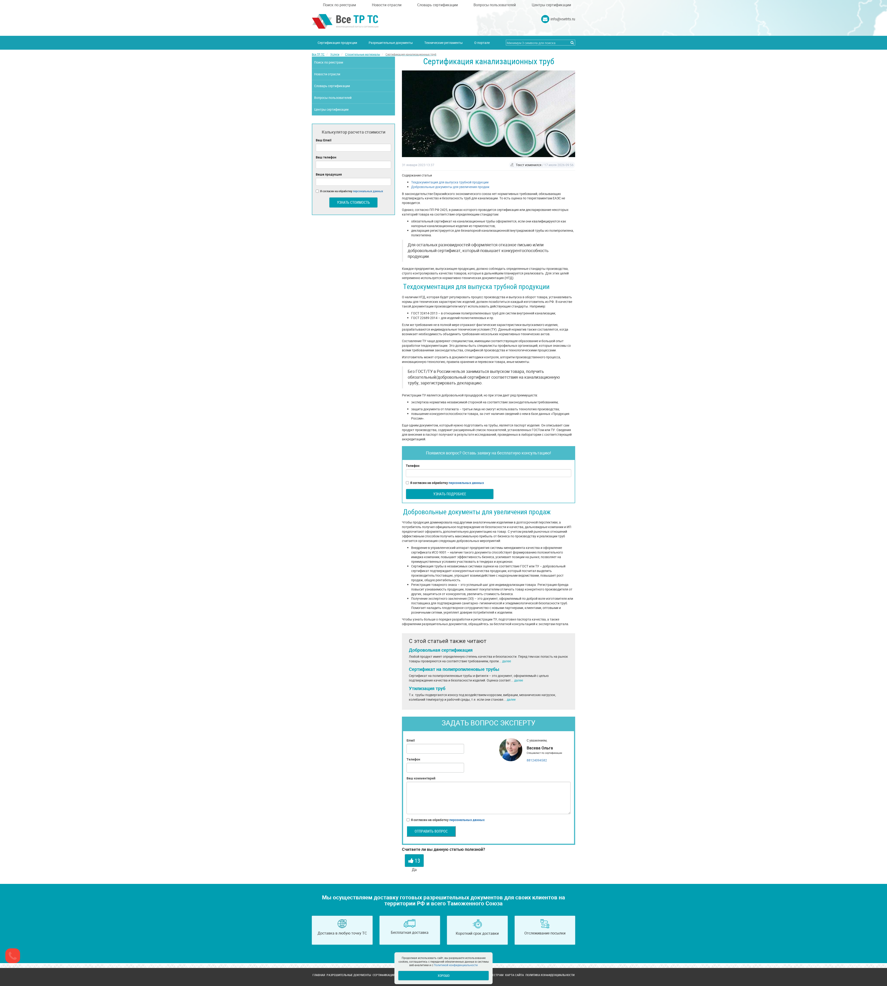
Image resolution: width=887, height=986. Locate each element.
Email (411, 740)
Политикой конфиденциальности (456, 965)
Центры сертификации (551, 4)
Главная (319, 975)
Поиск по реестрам (339, 4)
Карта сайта (514, 975)
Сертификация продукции (337, 42)
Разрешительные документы (391, 42)
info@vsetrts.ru (562, 18)
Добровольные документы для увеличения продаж (450, 187)
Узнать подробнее (449, 493)
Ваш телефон (326, 157)
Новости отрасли (386, 4)
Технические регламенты (443, 42)
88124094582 (537, 760)
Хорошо (444, 975)
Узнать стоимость (353, 202)
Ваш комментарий (421, 778)
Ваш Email (323, 140)
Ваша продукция (329, 174)
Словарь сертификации (437, 4)
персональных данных (466, 483)
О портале (482, 42)
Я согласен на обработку (447, 483)
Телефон (412, 465)
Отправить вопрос (431, 831)
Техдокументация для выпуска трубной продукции (450, 182)
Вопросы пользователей (495, 4)
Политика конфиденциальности (550, 975)
